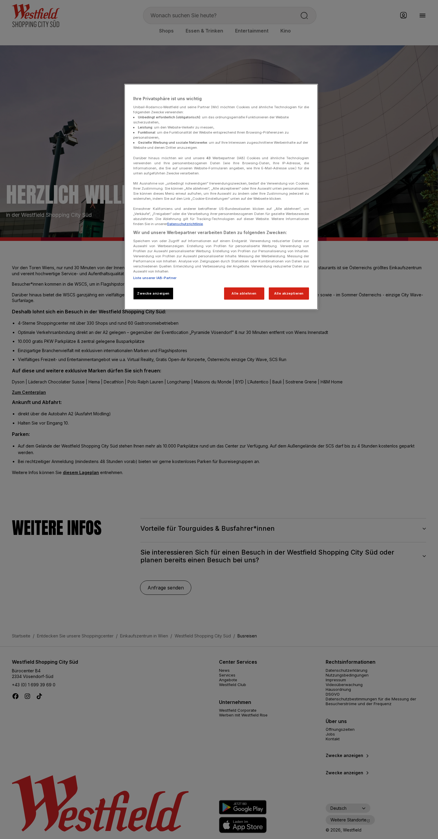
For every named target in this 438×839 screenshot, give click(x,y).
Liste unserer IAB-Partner (154, 278)
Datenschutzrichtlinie (185, 224)
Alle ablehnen (244, 293)
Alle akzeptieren (289, 293)
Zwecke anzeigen (153, 293)
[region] (221, 197)
